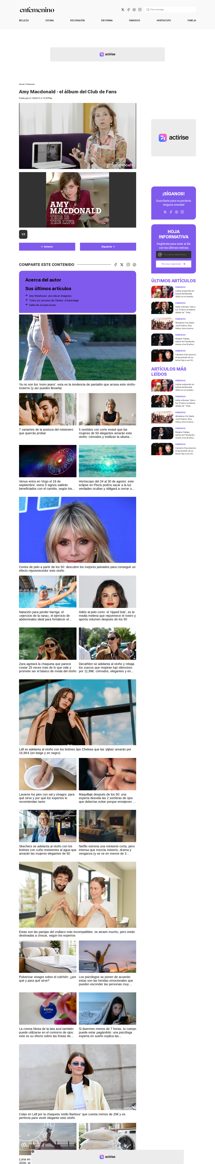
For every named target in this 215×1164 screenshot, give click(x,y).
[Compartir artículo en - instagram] (128, 264)
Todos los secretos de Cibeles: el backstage (54, 300)
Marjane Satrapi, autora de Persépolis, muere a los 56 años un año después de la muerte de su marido (185, 344)
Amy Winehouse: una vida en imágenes (50, 295)
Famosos (134, 20)
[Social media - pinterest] (134, 9)
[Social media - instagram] (139, 9)
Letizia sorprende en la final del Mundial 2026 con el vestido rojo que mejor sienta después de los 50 (185, 296)
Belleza (24, 20)
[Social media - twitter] (122, 9)
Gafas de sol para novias (42, 305)
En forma (106, 20)
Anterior (48, 246)
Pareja (192, 20)
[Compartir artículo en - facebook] (115, 264)
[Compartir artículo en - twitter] (122, 264)
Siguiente (106, 246)
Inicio (21, 84)
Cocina (49, 20)
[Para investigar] (148, 10)
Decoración (77, 20)
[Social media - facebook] (128, 9)
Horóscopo (164, 20)
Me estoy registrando (171, 264)
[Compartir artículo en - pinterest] (134, 264)
